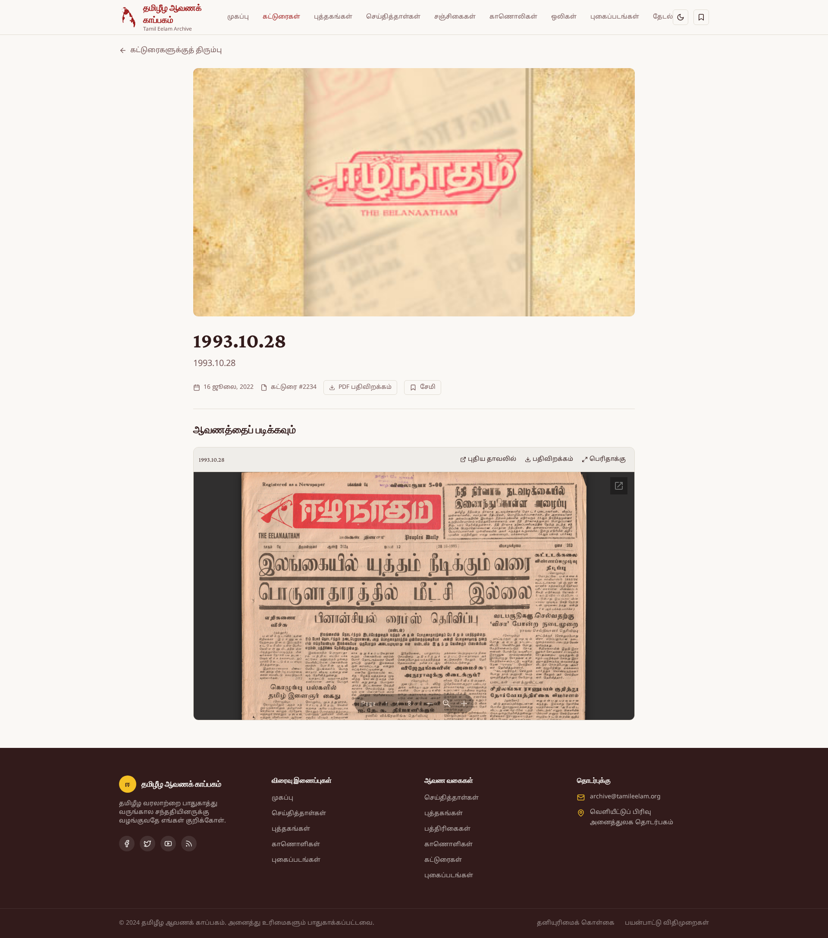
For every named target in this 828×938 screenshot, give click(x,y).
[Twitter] (147, 843)
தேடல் (663, 17)
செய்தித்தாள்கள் (393, 17)
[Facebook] (127, 843)
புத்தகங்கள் (333, 17)
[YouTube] (168, 843)
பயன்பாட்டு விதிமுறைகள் (667, 923)
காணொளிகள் (296, 844)
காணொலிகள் (513, 17)
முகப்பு (238, 17)
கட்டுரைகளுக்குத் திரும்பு (176, 50)
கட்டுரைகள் (281, 17)
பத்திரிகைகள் (447, 829)
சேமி (428, 387)
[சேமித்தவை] (701, 17)
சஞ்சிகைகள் (455, 17)
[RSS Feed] (189, 843)
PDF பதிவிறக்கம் (365, 387)
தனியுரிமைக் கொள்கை (576, 923)
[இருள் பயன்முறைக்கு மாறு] (680, 17)
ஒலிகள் (564, 17)
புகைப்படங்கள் (614, 17)
